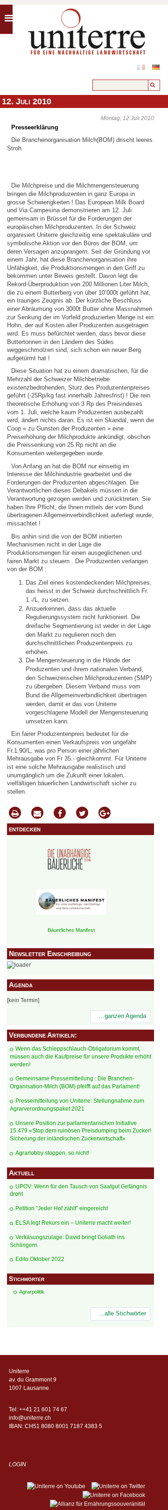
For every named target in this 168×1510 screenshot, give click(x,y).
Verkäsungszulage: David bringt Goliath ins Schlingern (67, 1241)
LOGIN (17, 1464)
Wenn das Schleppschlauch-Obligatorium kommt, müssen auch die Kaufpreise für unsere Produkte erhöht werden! (80, 1056)
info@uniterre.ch (30, 1418)
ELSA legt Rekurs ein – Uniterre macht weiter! (73, 1223)
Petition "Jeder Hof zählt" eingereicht (61, 1208)
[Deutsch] (156, 67)
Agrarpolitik (31, 1291)
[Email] (37, 813)
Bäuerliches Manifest (71, 930)
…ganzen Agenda (122, 1016)
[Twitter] (82, 813)
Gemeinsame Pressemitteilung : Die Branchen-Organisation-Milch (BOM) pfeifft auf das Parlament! (75, 1082)
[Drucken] (15, 813)
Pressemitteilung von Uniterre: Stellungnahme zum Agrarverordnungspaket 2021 (77, 1105)
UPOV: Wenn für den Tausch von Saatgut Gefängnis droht (78, 1190)
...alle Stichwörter (122, 1313)
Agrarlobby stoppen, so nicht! (52, 1153)
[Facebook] (60, 813)
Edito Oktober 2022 (39, 1259)
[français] (141, 67)
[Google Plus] (104, 813)
